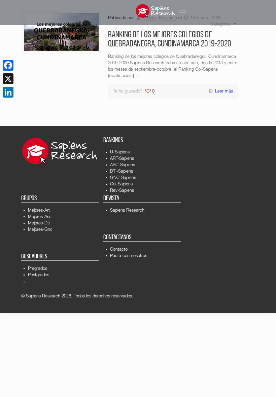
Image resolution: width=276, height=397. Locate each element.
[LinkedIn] (8, 92)
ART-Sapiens (122, 159)
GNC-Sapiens (123, 178)
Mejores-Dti (38, 223)
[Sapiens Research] (155, 11)
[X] (8, 78)
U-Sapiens (120, 152)
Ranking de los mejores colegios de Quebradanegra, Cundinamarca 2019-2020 (169, 40)
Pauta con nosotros (128, 256)
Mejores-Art (39, 211)
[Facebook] (8, 65)
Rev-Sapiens (122, 191)
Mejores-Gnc (40, 230)
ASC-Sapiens (122, 165)
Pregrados (37, 269)
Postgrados (38, 275)
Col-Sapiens (121, 184)
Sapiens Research (127, 211)
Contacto (119, 250)
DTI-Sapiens (121, 172)
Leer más (224, 91)
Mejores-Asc (39, 217)
